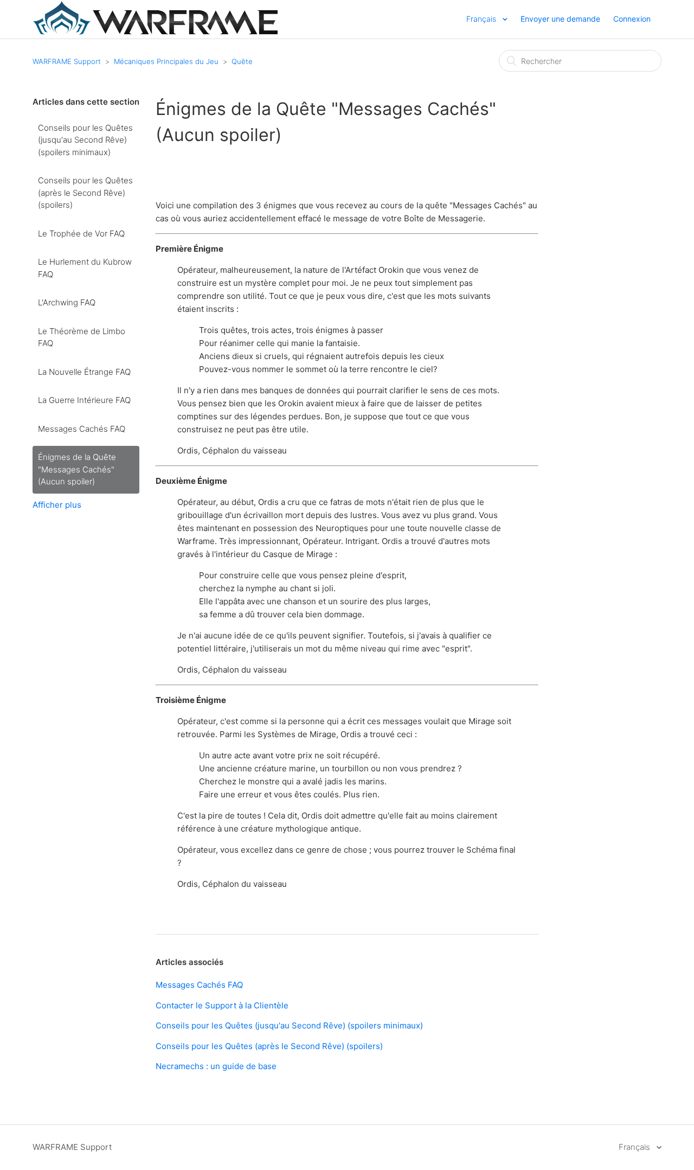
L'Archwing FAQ (66, 302)
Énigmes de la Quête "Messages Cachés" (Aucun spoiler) (77, 469)
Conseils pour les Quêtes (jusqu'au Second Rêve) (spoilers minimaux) (85, 140)
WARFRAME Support (67, 61)
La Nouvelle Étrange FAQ (84, 372)
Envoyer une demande (560, 18)
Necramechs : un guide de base (216, 1066)
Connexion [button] (632, 18)
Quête (242, 61)
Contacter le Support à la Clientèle (222, 1005)
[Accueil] (155, 32)
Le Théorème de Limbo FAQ (81, 337)
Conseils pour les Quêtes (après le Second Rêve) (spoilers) (85, 192)
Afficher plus (57, 505)
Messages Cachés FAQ (81, 429)
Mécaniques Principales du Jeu (166, 61)
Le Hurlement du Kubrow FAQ (85, 268)
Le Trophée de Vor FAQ (81, 233)
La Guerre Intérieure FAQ (84, 400)
